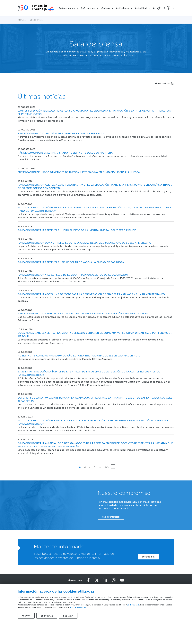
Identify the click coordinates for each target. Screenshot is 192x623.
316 (107, 466)
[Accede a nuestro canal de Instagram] (114, 580)
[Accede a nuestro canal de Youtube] (122, 580)
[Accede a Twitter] (97, 580)
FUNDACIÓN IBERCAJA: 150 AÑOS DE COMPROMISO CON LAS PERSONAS (61, 133)
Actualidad (141, 7)
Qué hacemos (88, 7)
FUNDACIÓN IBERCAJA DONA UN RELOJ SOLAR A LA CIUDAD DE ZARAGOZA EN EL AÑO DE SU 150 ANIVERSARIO (84, 242)
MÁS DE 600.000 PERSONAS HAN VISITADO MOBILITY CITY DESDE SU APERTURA (65, 152)
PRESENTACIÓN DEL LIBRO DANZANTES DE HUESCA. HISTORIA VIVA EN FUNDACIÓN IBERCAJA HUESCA (79, 172)
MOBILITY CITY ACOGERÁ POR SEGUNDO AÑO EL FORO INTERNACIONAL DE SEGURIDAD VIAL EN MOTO (79, 355)
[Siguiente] (113, 466)
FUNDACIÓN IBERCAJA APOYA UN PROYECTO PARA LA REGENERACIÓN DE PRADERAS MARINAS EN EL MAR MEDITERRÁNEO (91, 294)
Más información (110, 517)
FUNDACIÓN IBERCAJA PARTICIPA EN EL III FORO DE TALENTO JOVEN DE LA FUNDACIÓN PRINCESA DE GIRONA (83, 313)
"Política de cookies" (77, 607)
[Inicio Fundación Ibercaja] (36, 8)
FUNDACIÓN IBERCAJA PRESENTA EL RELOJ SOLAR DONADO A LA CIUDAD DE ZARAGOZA (71, 262)
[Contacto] (163, 8)
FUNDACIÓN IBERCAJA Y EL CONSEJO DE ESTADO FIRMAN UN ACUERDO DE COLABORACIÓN (73, 274)
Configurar (47, 615)
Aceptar (26, 615)
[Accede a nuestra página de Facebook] (88, 580)
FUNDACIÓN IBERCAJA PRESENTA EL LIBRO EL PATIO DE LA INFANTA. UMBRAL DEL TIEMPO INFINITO (77, 230)
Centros (105, 7)
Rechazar (68, 615)
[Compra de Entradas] (159, 8)
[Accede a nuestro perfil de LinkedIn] (105, 580)
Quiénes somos (66, 7)
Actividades (122, 7)
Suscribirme (148, 556)
